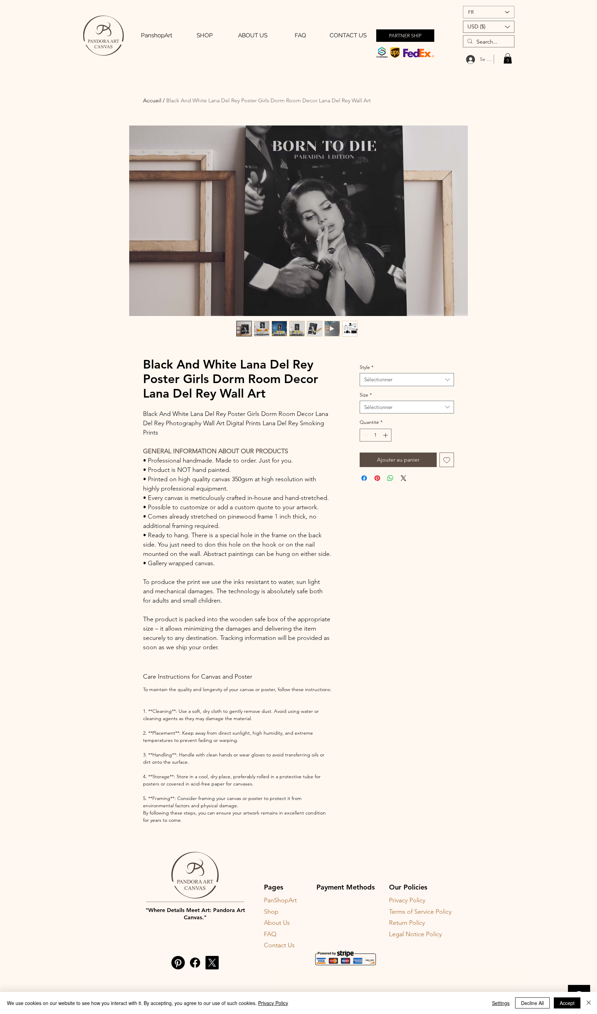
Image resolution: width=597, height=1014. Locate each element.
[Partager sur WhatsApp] (390, 478)
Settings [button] (501, 1002)
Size (366, 395)
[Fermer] (589, 1002)
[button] (488, 27)
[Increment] (386, 435)
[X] (212, 962)
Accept (567, 1002)
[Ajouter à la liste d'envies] (446, 460)
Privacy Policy (273, 1002)
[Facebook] (195, 962)
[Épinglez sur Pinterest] (377, 478)
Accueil (152, 100)
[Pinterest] (178, 962)
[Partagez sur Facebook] (364, 478)
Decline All (532, 1002)
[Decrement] (365, 435)
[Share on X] (403, 478)
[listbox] (488, 27)
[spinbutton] (375, 435)
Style (366, 367)
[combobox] (407, 379)
